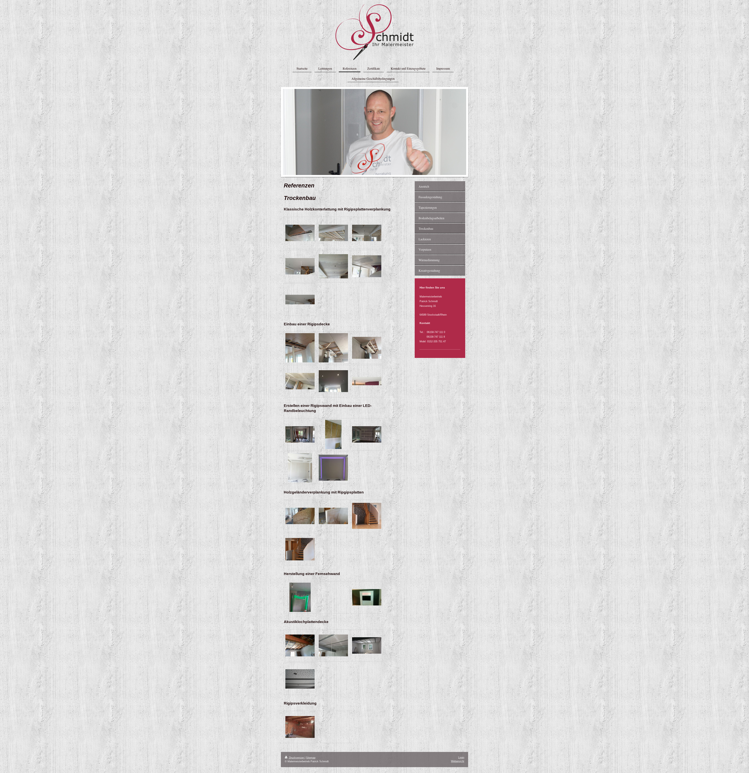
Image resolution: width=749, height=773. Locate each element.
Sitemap (310, 757)
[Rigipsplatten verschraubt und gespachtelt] (366, 434)
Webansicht (457, 761)
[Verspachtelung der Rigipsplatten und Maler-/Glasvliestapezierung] (333, 266)
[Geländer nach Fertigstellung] (366, 516)
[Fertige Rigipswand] (300, 467)
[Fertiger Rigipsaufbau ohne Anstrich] (366, 266)
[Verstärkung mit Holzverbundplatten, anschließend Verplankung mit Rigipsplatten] (300, 516)
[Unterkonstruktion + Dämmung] (300, 645)
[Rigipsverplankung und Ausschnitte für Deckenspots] (300, 266)
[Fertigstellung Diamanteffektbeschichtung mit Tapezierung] (366, 597)
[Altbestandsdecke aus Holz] (300, 347)
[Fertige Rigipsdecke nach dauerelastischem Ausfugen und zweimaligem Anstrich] (300, 299)
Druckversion (296, 757)
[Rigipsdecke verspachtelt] (300, 381)
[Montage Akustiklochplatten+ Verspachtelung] (333, 645)
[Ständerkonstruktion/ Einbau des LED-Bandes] (300, 597)
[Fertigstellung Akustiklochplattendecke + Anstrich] (366, 645)
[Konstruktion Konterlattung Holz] (333, 233)
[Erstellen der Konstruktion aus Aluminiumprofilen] (300, 434)
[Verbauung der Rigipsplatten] (333, 347)
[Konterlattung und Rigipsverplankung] (366, 233)
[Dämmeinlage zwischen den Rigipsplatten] (333, 434)
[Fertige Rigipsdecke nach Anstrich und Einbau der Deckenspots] (333, 381)
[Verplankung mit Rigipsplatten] (333, 516)
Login (461, 757)
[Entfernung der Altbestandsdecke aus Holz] (300, 233)
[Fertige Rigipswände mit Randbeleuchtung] (333, 468)
